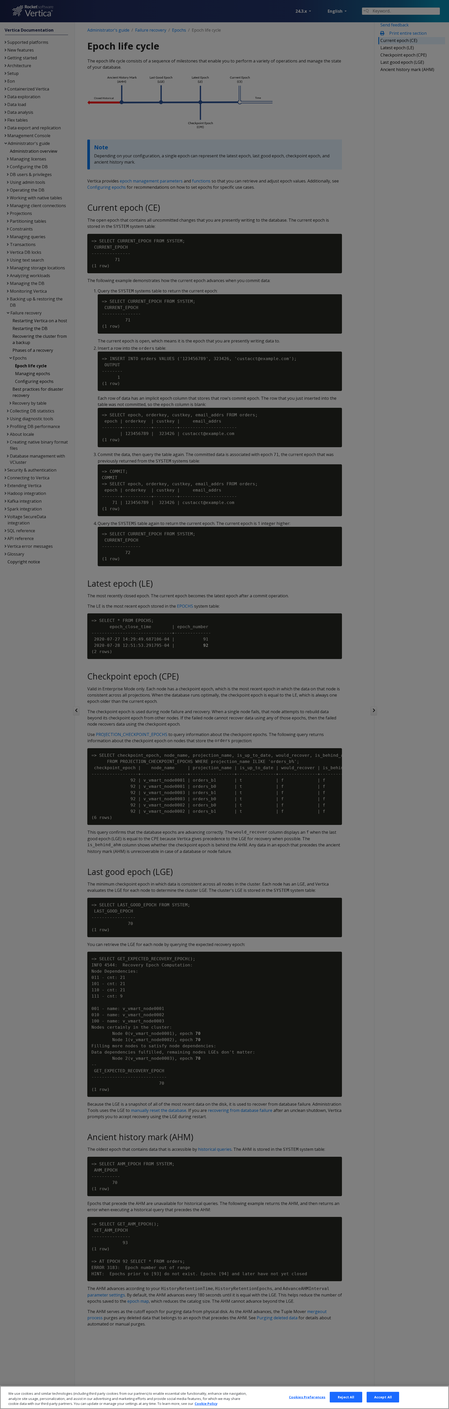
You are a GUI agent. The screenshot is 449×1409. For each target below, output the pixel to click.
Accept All (383, 1396)
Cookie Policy (206, 1403)
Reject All (346, 1396)
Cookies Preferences (307, 1396)
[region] (224, 1397)
